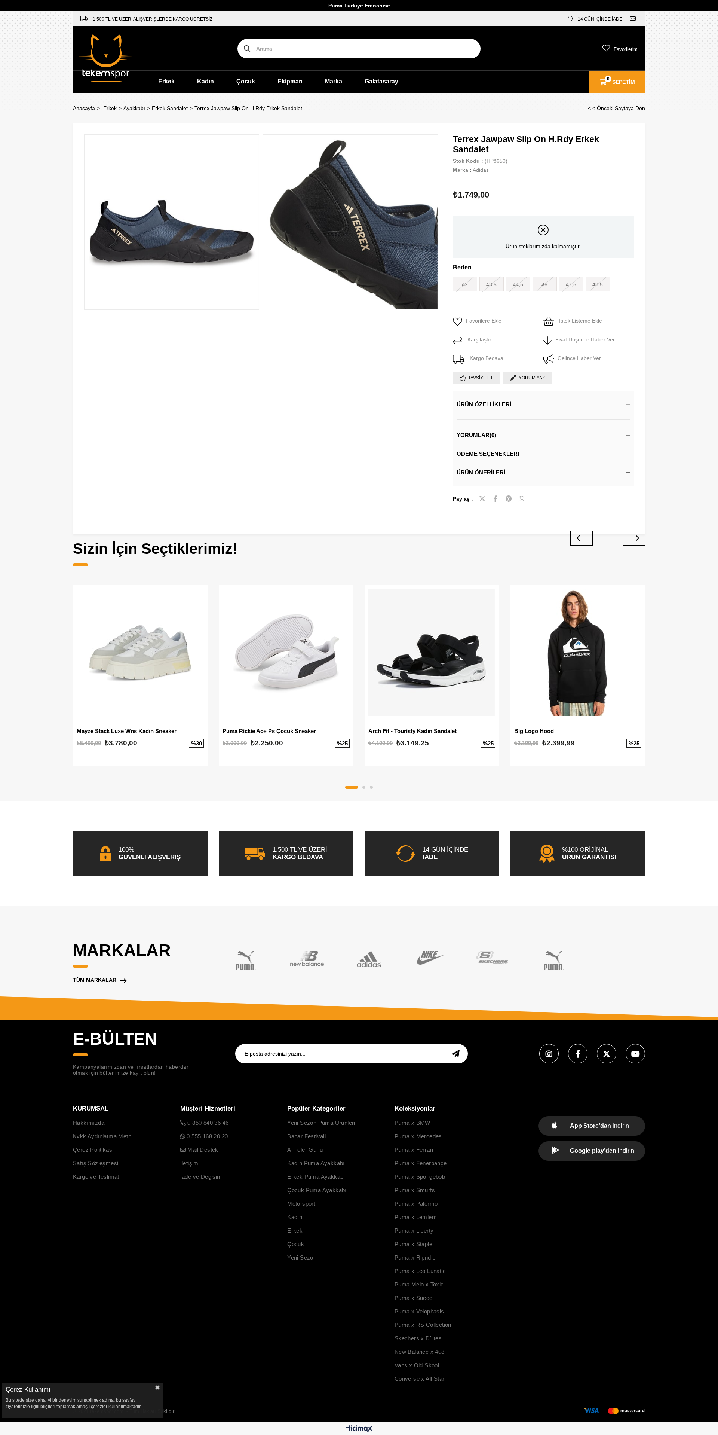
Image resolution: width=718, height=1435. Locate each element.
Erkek (166, 81)
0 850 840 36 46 (207, 1123)
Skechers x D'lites (418, 1338)
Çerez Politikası (93, 1150)
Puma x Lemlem (416, 1217)
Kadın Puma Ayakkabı (316, 1163)
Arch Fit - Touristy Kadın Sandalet (412, 731)
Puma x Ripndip (415, 1257)
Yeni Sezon (301, 1257)
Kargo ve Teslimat (96, 1176)
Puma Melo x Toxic (419, 1284)
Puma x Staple (413, 1244)
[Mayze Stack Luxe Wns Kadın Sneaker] (140, 652)
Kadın (205, 81)
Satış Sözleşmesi (95, 1163)
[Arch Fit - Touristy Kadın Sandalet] (431, 652)
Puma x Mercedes (418, 1136)
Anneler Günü (305, 1150)
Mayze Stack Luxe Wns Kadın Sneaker (127, 731)
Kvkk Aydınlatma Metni (102, 1136)
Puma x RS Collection (423, 1325)
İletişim (189, 1163)
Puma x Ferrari (414, 1150)
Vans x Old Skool (417, 1365)
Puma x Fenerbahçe (421, 1163)
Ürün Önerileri (481, 472)
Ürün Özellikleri (484, 404)
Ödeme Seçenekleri (488, 454)
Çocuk (245, 81)
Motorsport (301, 1203)
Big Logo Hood (534, 731)
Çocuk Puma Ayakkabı (317, 1190)
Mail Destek (202, 1150)
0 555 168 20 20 (206, 1136)
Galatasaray (381, 81)
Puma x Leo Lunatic (420, 1271)
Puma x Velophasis (419, 1311)
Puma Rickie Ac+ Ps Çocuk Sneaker (269, 731)
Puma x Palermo (416, 1203)
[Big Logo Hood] (577, 652)
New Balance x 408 (420, 1352)
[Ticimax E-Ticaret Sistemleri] (359, 1429)
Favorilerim (626, 49)
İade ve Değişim (201, 1176)
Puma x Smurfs (415, 1190)
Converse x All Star (420, 1379)
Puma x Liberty (414, 1230)
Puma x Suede (414, 1298)
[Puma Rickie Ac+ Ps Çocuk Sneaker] (286, 652)
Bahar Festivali (306, 1136)
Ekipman (290, 81)
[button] (351, 787)
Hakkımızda (88, 1123)
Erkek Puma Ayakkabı (316, 1176)
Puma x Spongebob (420, 1176)
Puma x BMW (412, 1123)
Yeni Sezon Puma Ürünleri (321, 1123)
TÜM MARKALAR (94, 980)
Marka (333, 81)
